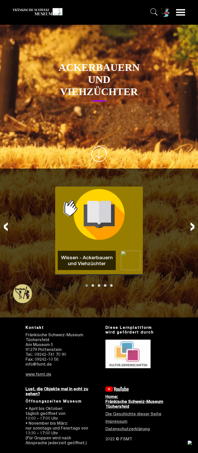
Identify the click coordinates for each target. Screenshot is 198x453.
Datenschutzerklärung (127, 428)
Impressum (116, 421)
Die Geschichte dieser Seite (133, 414)
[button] (87, 285)
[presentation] (6, 225)
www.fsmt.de (38, 374)
